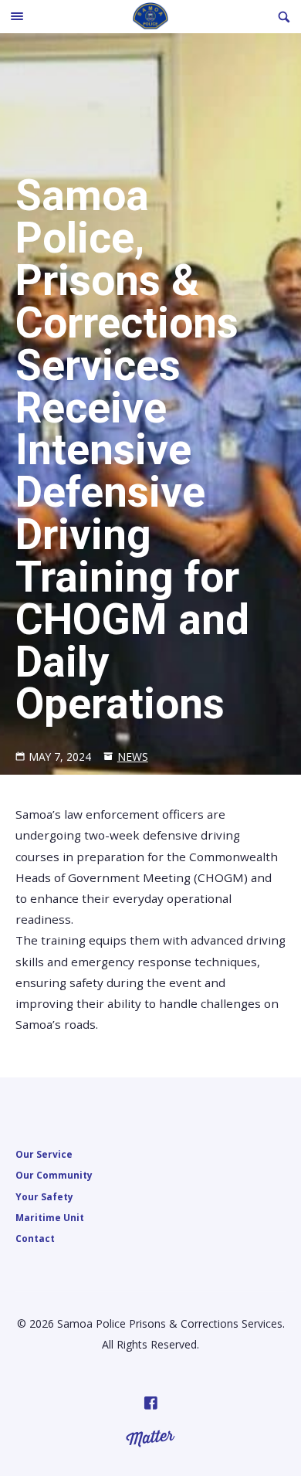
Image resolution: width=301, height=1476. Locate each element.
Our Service (44, 1154)
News (132, 756)
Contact (35, 1238)
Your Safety (44, 1196)
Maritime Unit (49, 1217)
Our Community (54, 1175)
